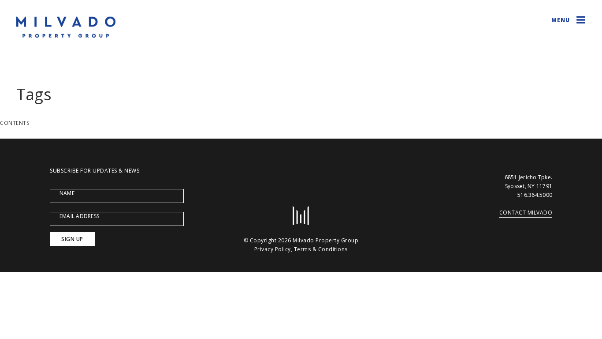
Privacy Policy (272, 249)
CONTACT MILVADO (526, 212)
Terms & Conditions (321, 249)
